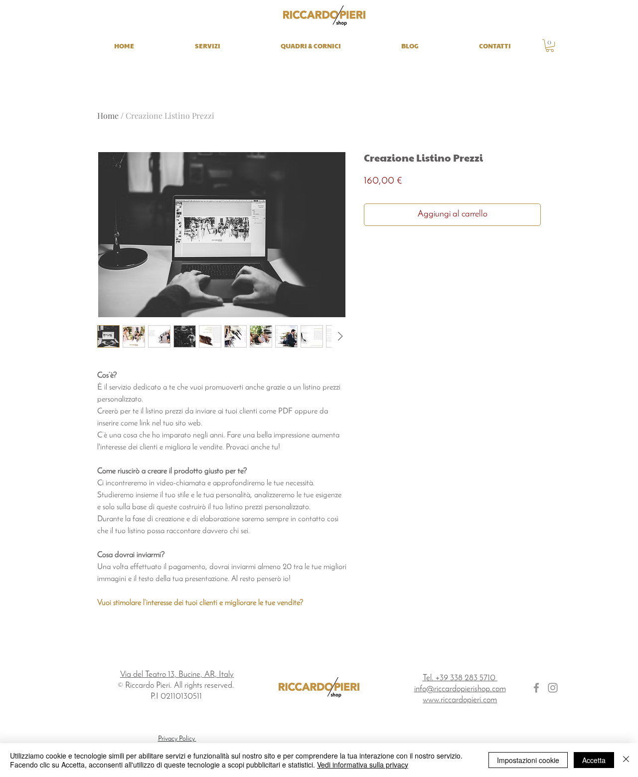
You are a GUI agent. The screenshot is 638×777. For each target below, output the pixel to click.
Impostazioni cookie (528, 760)
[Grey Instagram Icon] (552, 687)
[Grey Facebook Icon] (536, 687)
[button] (549, 45)
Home (108, 115)
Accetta (594, 760)
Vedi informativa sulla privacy (362, 765)
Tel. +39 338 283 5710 (460, 678)
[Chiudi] (626, 760)
